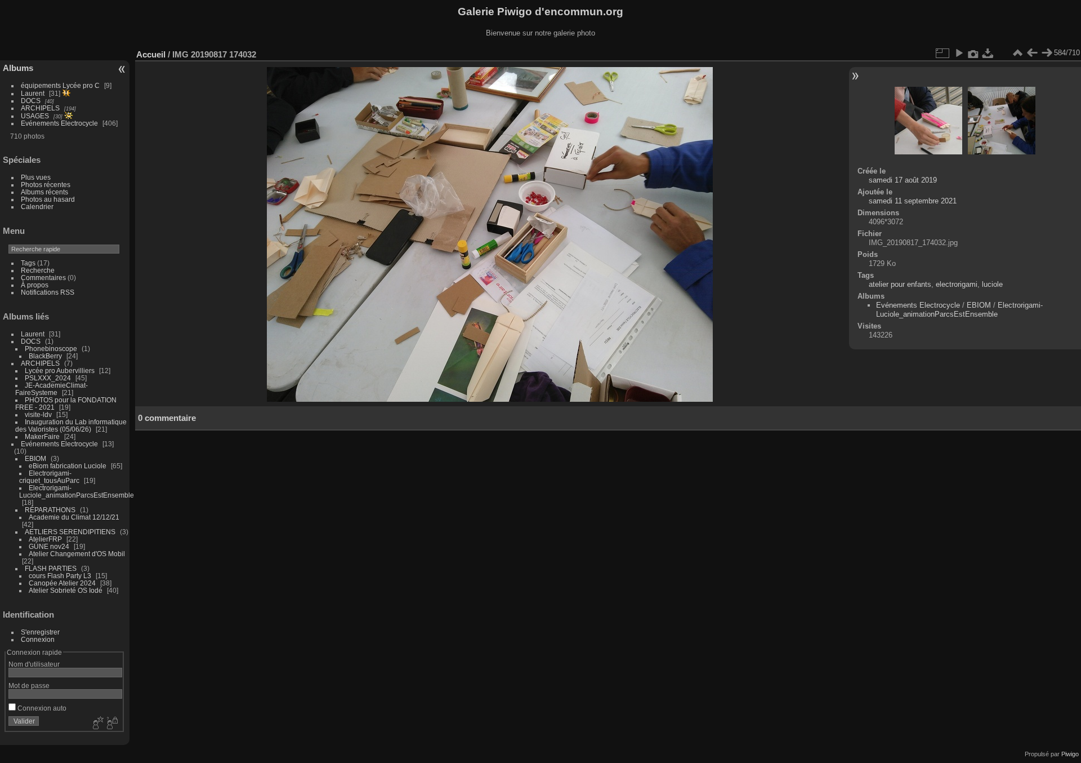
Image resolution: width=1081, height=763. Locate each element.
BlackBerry (45, 356)
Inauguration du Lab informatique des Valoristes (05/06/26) (71, 425)
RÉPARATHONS (50, 509)
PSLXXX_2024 (48, 378)
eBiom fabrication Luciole (67, 465)
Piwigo (1070, 754)
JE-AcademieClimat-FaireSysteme (51, 389)
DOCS (31, 100)
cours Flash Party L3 (60, 575)
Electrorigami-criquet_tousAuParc (49, 476)
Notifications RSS (47, 292)
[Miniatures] (1017, 53)
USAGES (35, 115)
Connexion (38, 639)
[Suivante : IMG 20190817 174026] (1046, 53)
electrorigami (956, 284)
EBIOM (35, 458)
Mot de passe (29, 685)
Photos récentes (45, 184)
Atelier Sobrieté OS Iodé (65, 590)
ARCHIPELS (40, 108)
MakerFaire (42, 436)
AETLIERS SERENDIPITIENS (70, 531)
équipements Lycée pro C (60, 85)
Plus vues (36, 177)
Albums (18, 68)
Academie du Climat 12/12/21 (74, 517)
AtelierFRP (45, 539)
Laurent (32, 93)
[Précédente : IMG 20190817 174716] (1032, 53)
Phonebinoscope (51, 348)
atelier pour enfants (900, 284)
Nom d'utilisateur (34, 664)
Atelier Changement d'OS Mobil (77, 553)
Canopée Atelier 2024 (62, 583)
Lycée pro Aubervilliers (60, 370)
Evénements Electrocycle (59, 123)
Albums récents (44, 192)
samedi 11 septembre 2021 (913, 201)
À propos (34, 285)
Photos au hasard (48, 199)
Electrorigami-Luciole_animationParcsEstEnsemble (76, 491)
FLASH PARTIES (51, 568)
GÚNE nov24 (49, 546)
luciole (992, 284)
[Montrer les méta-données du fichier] (973, 53)
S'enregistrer (40, 632)
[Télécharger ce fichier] (988, 53)
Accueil (151, 54)
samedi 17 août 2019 (903, 180)
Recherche (38, 270)
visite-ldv (38, 414)
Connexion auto (41, 708)
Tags (28, 263)
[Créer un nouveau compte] (97, 723)
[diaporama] (959, 53)
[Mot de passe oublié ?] (111, 723)
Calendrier (37, 206)
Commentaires (43, 277)
